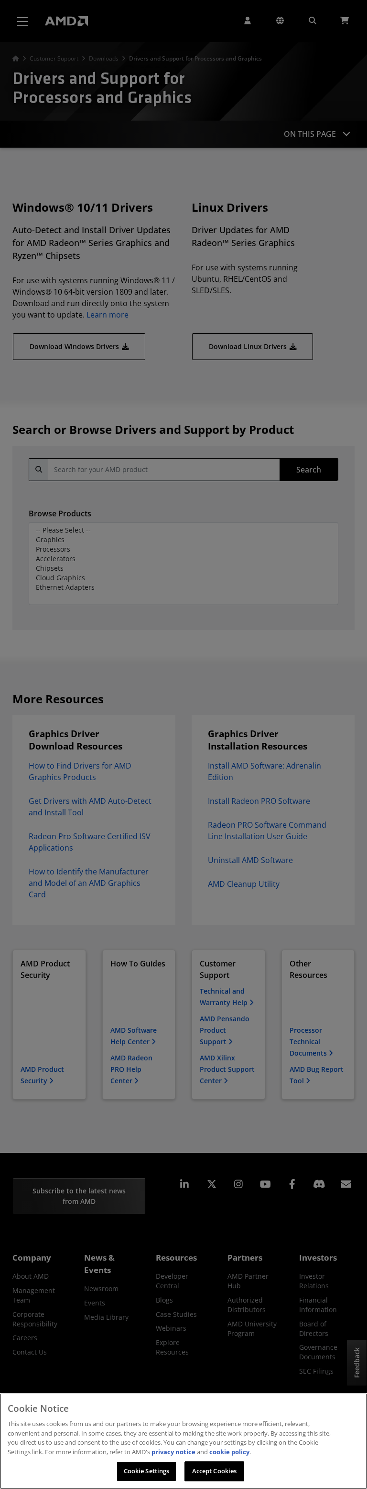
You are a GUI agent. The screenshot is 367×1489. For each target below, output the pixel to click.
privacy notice (173, 1452)
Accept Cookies (214, 1471)
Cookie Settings (147, 1471)
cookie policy (229, 1452)
